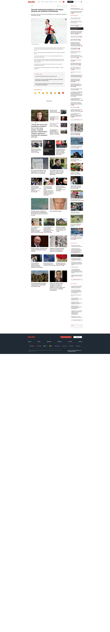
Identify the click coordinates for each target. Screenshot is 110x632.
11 (61, 251)
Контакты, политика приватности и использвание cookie (74, 351)
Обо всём (55, 1)
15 (34, 251)
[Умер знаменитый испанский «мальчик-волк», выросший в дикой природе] (39, 280)
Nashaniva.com (59, 5)
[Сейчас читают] (82, 5)
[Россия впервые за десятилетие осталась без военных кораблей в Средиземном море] (77, 142)
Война (43, 1)
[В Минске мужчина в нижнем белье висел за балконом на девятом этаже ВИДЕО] (58, 243)
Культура (60, 1)
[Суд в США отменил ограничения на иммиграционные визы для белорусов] (77, 234)
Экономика (47, 1)
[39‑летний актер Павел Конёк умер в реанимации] (49, 147)
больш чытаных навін (76, 279)
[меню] (81, 1)
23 (57, 126)
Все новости (77, 119)
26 (77, 188)
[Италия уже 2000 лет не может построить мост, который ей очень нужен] (49, 261)
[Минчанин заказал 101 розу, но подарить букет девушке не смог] (61, 261)
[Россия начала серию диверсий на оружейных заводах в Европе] (58, 118)
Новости (39, 1)
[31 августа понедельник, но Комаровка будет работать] (77, 207)
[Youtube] (63, 1)
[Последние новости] (82, 15)
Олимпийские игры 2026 (38, 89)
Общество (51, 1)
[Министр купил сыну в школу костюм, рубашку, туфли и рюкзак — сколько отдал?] (36, 147)
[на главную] (31, 2)
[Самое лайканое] (82, 283)
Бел (75, 1)
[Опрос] (81, 325)
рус (79, 1)
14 (58, 231)
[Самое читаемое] (82, 243)
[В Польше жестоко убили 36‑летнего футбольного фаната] (58, 112)
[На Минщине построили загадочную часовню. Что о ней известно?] (77, 156)
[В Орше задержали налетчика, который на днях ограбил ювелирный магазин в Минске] (61, 186)
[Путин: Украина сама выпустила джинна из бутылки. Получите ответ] (39, 243)
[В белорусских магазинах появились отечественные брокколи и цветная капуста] (77, 169)
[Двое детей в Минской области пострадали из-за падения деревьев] (77, 221)
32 (54, 174)
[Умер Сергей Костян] (58, 207)
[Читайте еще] (62, 74)
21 (60, 211)
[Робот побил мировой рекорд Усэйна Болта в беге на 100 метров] (77, 195)
